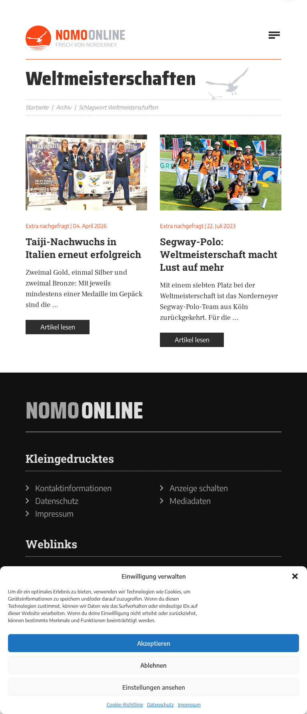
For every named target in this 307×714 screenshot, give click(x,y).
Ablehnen (153, 665)
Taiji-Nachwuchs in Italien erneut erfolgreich (83, 248)
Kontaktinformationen (73, 488)
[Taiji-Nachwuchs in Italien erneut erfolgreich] (86, 172)
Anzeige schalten (198, 488)
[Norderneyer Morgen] (76, 38)
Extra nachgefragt (47, 225)
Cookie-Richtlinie (125, 705)
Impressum (189, 705)
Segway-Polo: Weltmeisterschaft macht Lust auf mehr (218, 254)
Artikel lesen (57, 327)
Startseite (37, 107)
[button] (295, 576)
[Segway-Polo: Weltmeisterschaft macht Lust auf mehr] (220, 172)
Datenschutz (160, 705)
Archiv (63, 107)
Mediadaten (190, 501)
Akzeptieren (153, 643)
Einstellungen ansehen (153, 687)
